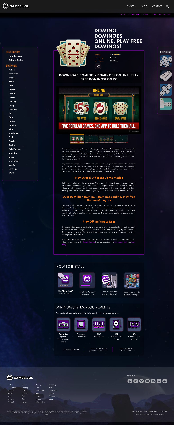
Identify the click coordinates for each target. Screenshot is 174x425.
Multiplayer (164, 15)
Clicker (12, 98)
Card (11, 86)
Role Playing (15, 149)
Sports (12, 165)
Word (11, 173)
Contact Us (163, 411)
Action (122, 15)
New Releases (15, 56)
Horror (12, 121)
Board (12, 82)
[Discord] (153, 381)
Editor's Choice (16, 60)
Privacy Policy (148, 411)
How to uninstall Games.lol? (126, 350)
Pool (11, 137)
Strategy (13, 169)
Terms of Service (137, 411)
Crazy (11, 106)
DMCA (156, 411)
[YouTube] (147, 381)
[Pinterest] (159, 381)
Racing (12, 145)
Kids (154, 15)
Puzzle (12, 141)
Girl (10, 113)
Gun (11, 117)
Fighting (13, 109)
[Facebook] (130, 381)
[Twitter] (141, 381)
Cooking (13, 102)
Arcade (12, 78)
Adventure (133, 15)
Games (130, 6)
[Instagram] (135, 381)
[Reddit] (164, 381)
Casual (145, 15)
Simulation (14, 161)
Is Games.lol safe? (71, 350)
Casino (12, 90)
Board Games (89, 242)
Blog (144, 6)
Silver (11, 157)
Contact (157, 6)
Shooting (13, 153)
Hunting (12, 125)
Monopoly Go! (121, 242)
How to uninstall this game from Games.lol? (98, 350)
